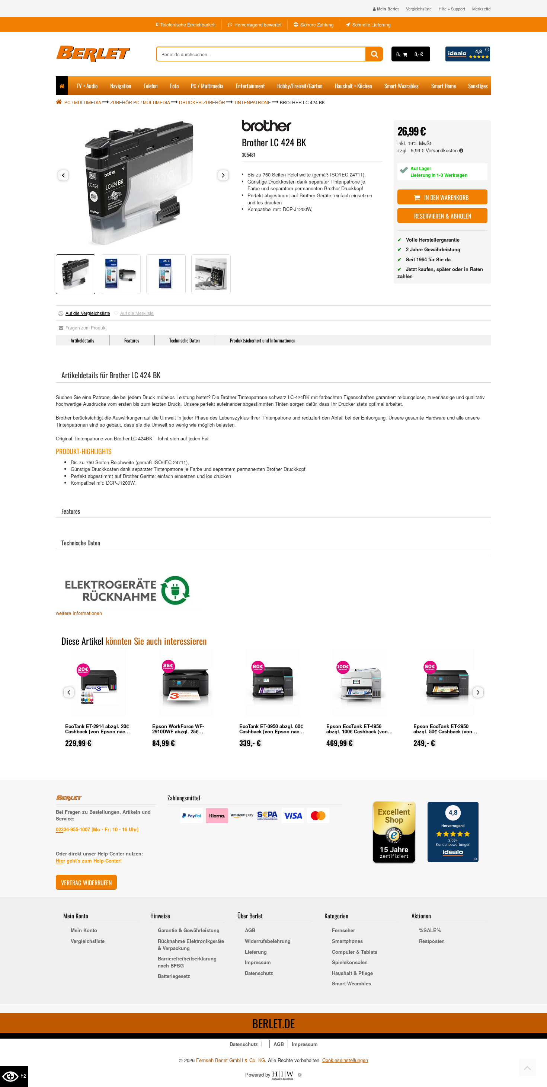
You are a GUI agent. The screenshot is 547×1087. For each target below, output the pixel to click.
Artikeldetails (82, 340)
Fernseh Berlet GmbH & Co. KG (230, 1060)
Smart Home (443, 86)
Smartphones (347, 941)
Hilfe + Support (452, 9)
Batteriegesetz (174, 976)
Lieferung (256, 952)
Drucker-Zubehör (202, 102)
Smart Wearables (401, 86)
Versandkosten (442, 150)
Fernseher (343, 930)
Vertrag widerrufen (86, 882)
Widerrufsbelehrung (268, 941)
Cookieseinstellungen (345, 1060)
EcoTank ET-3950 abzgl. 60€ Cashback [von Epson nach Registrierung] (271, 731)
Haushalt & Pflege (352, 973)
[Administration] (300, 1074)
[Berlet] (106, 54)
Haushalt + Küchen (353, 86)
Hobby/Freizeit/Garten (300, 86)
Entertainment (250, 86)
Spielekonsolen (350, 962)
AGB (250, 930)
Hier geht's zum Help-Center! (89, 860)
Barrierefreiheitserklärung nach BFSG (187, 962)
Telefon (151, 86)
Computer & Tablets (354, 952)
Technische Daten (184, 340)
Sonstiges (478, 86)
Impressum (258, 962)
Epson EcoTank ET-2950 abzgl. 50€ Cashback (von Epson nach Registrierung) (444, 731)
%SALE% (430, 930)
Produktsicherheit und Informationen (262, 340)
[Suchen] (374, 54)
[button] (63, 175)
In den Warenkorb (445, 197)
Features (131, 340)
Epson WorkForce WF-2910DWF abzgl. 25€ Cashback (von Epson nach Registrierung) (183, 734)
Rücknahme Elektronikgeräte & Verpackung (191, 944)
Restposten (432, 941)
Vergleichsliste (419, 9)
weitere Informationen (79, 612)
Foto (174, 86)
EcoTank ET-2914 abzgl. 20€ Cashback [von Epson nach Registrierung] (97, 731)
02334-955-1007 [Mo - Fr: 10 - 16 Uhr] (97, 829)
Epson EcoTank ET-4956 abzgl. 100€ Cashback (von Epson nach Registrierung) (357, 731)
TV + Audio (87, 86)
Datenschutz (259, 973)
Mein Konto (84, 930)
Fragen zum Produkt (84, 327)
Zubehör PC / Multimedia (140, 102)
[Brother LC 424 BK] (143, 183)
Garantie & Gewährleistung (189, 930)
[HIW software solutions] (283, 1074)
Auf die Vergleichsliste (87, 313)
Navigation (120, 86)
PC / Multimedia (207, 86)
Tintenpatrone (252, 102)
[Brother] (266, 125)
